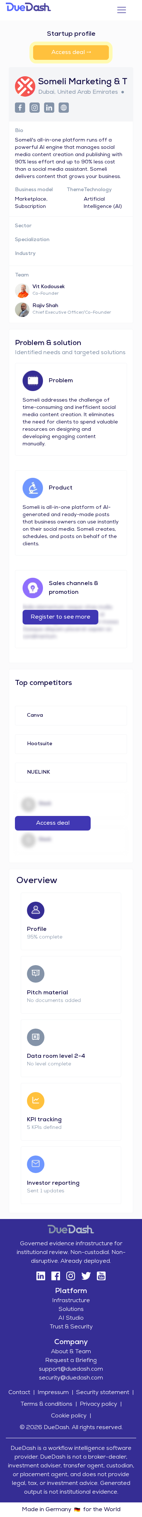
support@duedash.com (71, 1369)
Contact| (21, 1393)
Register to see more (60, 617)
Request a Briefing (71, 1360)
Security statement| (105, 1393)
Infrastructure (71, 1301)
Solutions (71, 1309)
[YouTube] (101, 1276)
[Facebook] (55, 1276)
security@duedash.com (71, 1378)
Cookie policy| (71, 1416)
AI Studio (71, 1318)
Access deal (53, 823)
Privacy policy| (101, 1404)
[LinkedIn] (40, 1276)
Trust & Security (71, 1327)
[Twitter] (86, 1276)
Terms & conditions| (48, 1404)
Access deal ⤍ (71, 52)
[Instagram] (70, 1276)
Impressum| (55, 1393)
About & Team (71, 1352)
